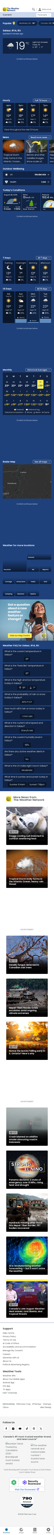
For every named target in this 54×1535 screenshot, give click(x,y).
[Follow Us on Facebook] (6, 1428)
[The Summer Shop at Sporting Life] (45, 590)
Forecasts (42, 14)
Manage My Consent (13, 1350)
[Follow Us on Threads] (33, 1428)
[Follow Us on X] (40, 1428)
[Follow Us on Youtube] (20, 1428)
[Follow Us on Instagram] (13, 1428)
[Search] (33, 9)
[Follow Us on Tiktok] (27, 1428)
